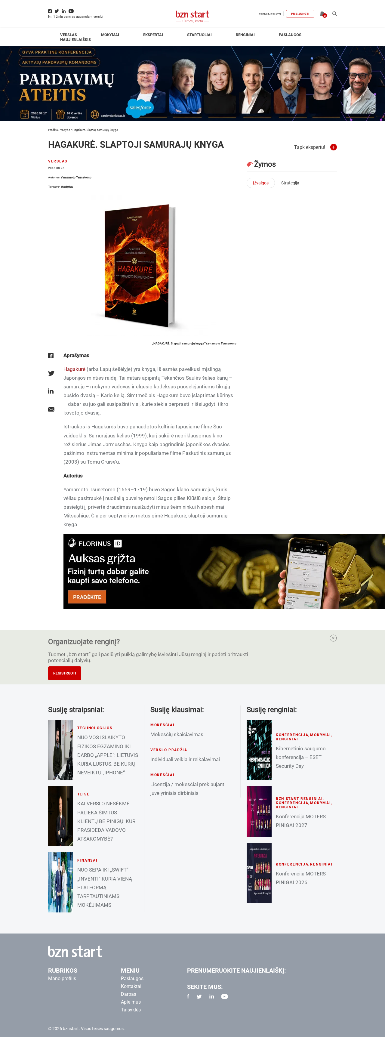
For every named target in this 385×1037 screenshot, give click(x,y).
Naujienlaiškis (75, 39)
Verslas (68, 34)
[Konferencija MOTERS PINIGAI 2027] (259, 811)
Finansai (87, 860)
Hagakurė (74, 369)
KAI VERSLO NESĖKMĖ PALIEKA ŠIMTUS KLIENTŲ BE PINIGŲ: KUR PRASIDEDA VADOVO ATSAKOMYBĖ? (106, 821)
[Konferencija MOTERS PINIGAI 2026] (259, 873)
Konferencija (292, 735)
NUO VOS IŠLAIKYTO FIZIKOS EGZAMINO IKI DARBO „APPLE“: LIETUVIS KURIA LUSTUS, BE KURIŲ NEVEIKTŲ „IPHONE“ (107, 754)
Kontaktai (131, 986)
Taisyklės (131, 1010)
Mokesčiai (162, 725)
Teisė (83, 794)
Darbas (128, 994)
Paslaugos (290, 34)
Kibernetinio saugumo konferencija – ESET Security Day (301, 757)
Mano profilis (62, 978)
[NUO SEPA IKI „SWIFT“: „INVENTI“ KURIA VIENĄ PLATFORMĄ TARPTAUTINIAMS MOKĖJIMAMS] (60, 882)
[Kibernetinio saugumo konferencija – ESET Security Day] (259, 750)
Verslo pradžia (168, 750)
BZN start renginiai (299, 799)
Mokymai (110, 34)
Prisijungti (300, 13)
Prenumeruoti (270, 14)
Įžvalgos (261, 183)
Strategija (290, 183)
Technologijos (94, 728)
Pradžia (53, 129)
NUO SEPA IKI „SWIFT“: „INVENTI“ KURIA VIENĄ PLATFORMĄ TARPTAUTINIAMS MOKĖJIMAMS (104, 887)
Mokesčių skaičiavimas (176, 734)
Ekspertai (153, 34)
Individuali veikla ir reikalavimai (185, 759)
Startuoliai (199, 34)
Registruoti (64, 673)
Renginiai (245, 34)
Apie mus (131, 1002)
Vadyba (65, 129)
